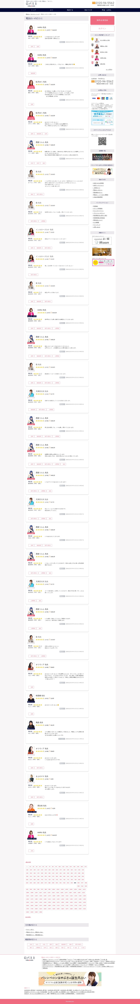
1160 (62, 892)
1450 (67, 899)
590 (61, 876)
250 (53, 870)
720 (49, 879)
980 (46, 889)
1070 (84, 889)
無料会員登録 (102, 20)
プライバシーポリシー (99, 213)
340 (27, 873)
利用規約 (95, 206)
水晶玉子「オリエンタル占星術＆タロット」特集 (36, 993)
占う (51, 10)
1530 (40, 902)
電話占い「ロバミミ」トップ (32, 14)
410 (53, 873)
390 (46, 873)
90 (56, 866)
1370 (32, 899)
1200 (79, 892)
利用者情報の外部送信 (99, 218)
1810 (40, 909)
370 (38, 873)
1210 (83, 892)
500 (27, 876)
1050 (75, 889)
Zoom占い (96, 961)
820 (27, 883)
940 (31, 889)
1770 (84, 905)
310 (75, 870)
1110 (40, 892)
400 (49, 873)
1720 (62, 905)
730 (53, 879)
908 (86, 883)
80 (53, 866)
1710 (58, 905)
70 (49, 866)
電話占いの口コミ (97, 190)
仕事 (46, 133)
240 (49, 870)
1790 (32, 909)
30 (36, 866)
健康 (57, 947)
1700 (53, 905)
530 (38, 876)
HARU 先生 (103, 58)
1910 (84, 909)
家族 (62, 947)
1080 (27, 892)
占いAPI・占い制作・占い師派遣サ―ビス (58, 992)
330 (83, 870)
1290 (58, 896)
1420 (53, 899)
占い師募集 (96, 222)
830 (31, 883)
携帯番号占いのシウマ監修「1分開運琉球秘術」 (63, 993)
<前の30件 (28, 862)
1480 (80, 899)
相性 (31, 947)
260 (57, 870)
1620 (80, 902)
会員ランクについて (98, 185)
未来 (68, 947)
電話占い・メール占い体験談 (100, 194)
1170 (66, 892)
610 (68, 876)
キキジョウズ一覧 (65, 961)
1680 (45, 905)
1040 (71, 889)
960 (38, 889)
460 (72, 873)
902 (64, 883)
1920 (27, 912)
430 (61, 873)
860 (42, 883)
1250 (40, 896)
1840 (53, 909)
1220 (27, 896)
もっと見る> (109, 69)
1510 (32, 902)
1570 (58, 902)
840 (35, 883)
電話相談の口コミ (97, 192)
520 (35, 876)
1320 (71, 896)
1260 (45, 896)
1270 (49, 896)
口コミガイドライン (98, 210)
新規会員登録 (63, 959)
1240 (36, 896)
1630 (84, 902)
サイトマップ (96, 224)
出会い (37, 944)
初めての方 (88, 10)
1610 (75, 902)
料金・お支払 (106, 10)
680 (35, 879)
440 (64, 873)
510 (31, 876)
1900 (80, 909)
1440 (62, 899)
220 (42, 870)
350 (31, 873)
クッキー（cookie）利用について (105, 966)
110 (63, 866)
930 (27, 889)
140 (74, 866)
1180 (70, 892)
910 (82, 886)
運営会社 (45, 968)
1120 (44, 892)
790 (75, 879)
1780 (27, 909)
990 (49, 889)
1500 (27, 902)
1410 (49, 899)
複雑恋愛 (33, 73)
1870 (67, 909)
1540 (45, 902)
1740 (71, 905)
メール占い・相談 (87, 961)
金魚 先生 (102, 64)
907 (82, 883)
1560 (53, 902)
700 (42, 879)
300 (72, 870)
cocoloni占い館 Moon (29, 990)
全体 (32, 163)
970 (42, 889)
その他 (82, 947)
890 (53, 883)
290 (68, 870)
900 (57, 883)
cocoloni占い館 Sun (41, 990)
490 (83, 873)
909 (79, 886)
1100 (36, 892)
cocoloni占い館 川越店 (66, 990)
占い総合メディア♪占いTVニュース (82, 990)
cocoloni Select (80, 993)
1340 (80, 896)
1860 (62, 909)
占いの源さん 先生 (105, 40)
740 (57, 879)
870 (46, 883)
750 (61, 879)
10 (30, 866)
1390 (40, 899)
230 (46, 870)
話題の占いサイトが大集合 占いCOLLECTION (82, 992)
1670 (40, 905)
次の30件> (28, 917)
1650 (32, 905)
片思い (44, 944)
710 (46, 879)
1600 (71, 902)
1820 (45, 909)
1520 (36, 902)
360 (35, 873)
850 (38, 883)
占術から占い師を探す (94, 959)
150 (78, 866)
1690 (49, 905)
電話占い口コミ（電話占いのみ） (34, 932)
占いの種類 (73, 963)
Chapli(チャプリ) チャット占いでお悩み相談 (35, 992)
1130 (49, 892)
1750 (75, 905)
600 (64, 876)
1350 (84, 896)
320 (79, 870)
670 (31, 879)
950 (35, 889)
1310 (67, 896)
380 (42, 873)
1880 (71, 909)
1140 (53, 892)
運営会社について (97, 220)
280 (64, 870)
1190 (74, 892)
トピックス (91, 963)
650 (83, 876)
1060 (79, 889)
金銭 (44, 163)
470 (75, 873)
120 (67, 866)
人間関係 (43, 221)
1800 (36, 909)
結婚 (38, 46)
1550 (49, 902)
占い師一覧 (104, 959)
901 (61, 883)
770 (68, 879)
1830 (49, 909)
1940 (36, 912)
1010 (58, 889)
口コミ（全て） (30, 929)
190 (31, 870)
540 (42, 876)
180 (27, 870)
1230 (32, 896)
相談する (70, 10)
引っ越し (75, 947)
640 (79, 876)
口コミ (102, 961)
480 (79, 873)
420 (57, 873)
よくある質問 (66, 964)
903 (68, 883)
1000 (53, 889)
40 (40, 866)
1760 (80, 905)
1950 (40, 912)
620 (72, 876)
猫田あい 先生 (103, 46)
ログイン (102, 28)
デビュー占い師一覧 (76, 961)
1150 (57, 892)
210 (38, 870)
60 (46, 866)
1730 (67, 905)
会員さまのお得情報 (98, 183)
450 (68, 873)
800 (79, 879)
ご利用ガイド (96, 188)
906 (79, 883)
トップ (33, 10)
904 (72, 883)
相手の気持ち (40, 194)
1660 (36, 905)
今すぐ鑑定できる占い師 (80, 959)
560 (49, 876)
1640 (27, 905)
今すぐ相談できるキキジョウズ (51, 961)
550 (46, 876)
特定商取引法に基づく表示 (100, 215)
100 (60, 866)
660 (27, 879)
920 (86, 886)
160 (82, 866)
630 (75, 876)
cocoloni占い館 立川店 (53, 990)
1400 (45, 899)
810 (83, 879)
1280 (53, 896)
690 (38, 879)
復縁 (32, 194)
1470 (75, 899)
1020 (62, 889)
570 (53, 876)
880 (49, 883)
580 (57, 876)
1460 (71, 899)
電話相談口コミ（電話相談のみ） (34, 935)
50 (43, 866)
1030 (66, 889)
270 (61, 870)
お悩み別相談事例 (97, 197)
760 (64, 879)
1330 (75, 896)
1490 (84, 899)
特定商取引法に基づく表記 (62, 966)
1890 (75, 909)
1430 (58, 899)
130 (71, 866)
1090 (32, 892)
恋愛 (32, 46)
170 (85, 866)
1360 (27, 899)
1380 (36, 899)
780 (72, 879)
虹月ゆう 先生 (103, 52)
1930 (32, 912)
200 (35, 870)
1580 (62, 902)
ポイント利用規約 (97, 208)
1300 (62, 896)
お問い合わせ (96, 227)
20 (33, 866)
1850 (58, 909)
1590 (67, 902)
